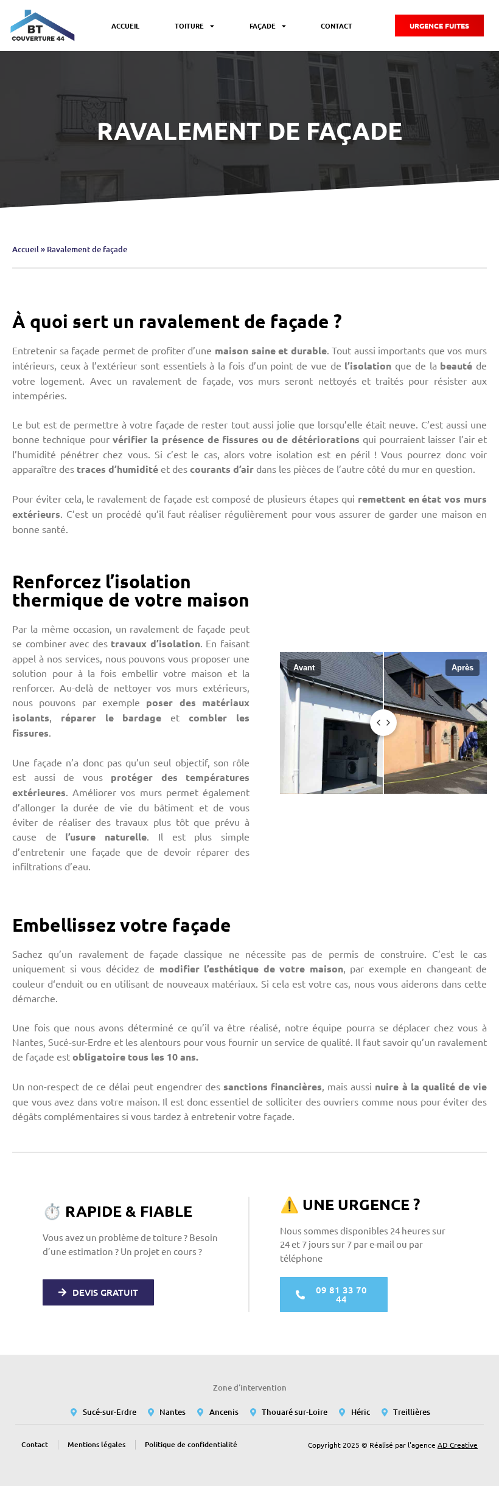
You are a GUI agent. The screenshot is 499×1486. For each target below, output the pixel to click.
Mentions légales (96, 1444)
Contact (336, 25)
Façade (263, 25)
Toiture (189, 25)
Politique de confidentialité (191, 1444)
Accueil (125, 25)
